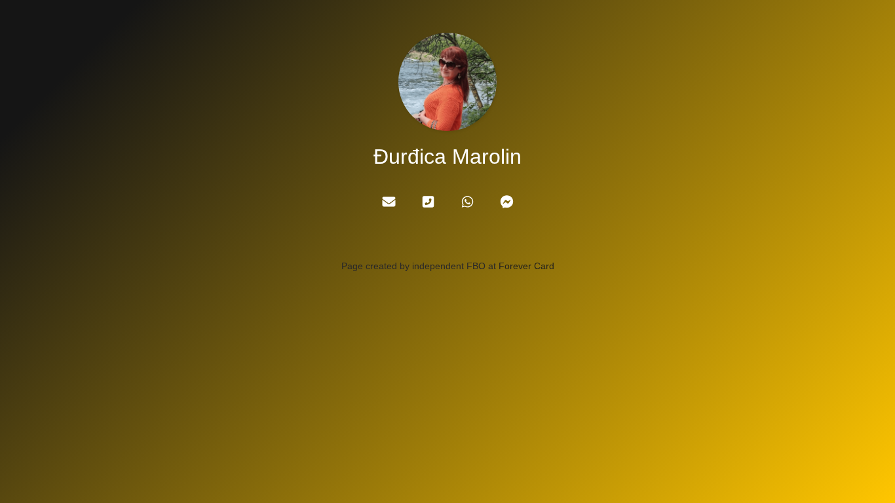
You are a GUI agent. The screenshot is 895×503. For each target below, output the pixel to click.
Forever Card (526, 266)
